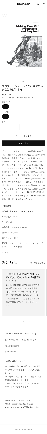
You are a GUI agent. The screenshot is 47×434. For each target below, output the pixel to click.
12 (5, 116)
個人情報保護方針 (12, 346)
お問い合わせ (10, 351)
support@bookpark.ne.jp (22, 404)
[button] (3, 4)
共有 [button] (6, 253)
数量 (3, 122)
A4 (6, 107)
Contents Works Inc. (27, 429)
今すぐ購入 (24, 143)
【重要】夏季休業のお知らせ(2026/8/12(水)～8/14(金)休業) (23, 275)
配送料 (10, 98)
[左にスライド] (18, 81)
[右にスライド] (29, 81)
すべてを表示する (37, 263)
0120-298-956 (16, 407)
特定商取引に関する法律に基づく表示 (20, 340)
